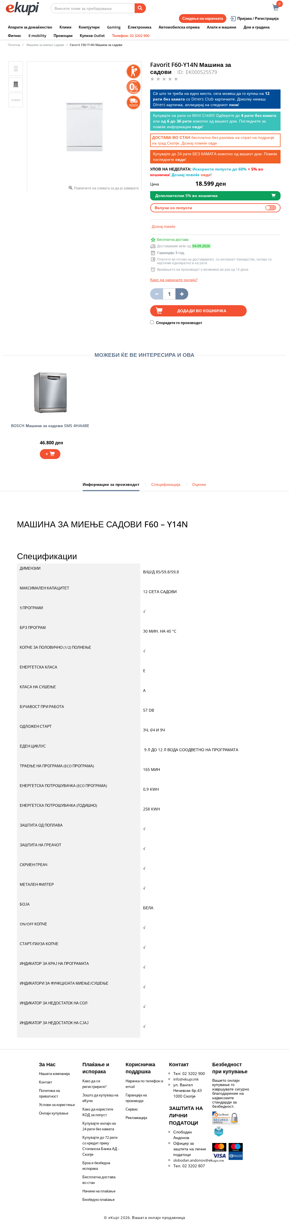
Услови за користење (57, 1104)
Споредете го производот (178, 322)
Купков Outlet (92, 35)
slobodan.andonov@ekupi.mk (198, 1160)
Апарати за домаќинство (30, 27)
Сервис (132, 1109)
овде (212, 143)
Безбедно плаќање (98, 1199)
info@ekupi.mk (186, 1079)
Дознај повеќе (163, 226)
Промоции (63, 35)
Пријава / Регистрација (258, 18)
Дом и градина (257, 27)
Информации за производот (111, 486)
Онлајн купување (53, 1113)
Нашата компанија (54, 1073)
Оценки (199, 484)
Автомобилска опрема (179, 27)
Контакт (45, 1082)
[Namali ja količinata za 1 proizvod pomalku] (182, 294)
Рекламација (136, 1117)
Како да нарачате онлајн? (174, 279)
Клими (65, 27)
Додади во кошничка (201, 310)
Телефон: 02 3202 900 (130, 35)
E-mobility (37, 35)
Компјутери (89, 27)
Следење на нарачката (202, 18)
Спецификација (165, 484)
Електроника (139, 27)
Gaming (114, 27)
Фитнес (14, 35)
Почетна (14, 45)
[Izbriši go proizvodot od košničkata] (156, 294)
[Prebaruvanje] (140, 8)
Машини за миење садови (45, 45)
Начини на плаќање (98, 1191)
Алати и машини (221, 27)
